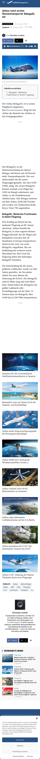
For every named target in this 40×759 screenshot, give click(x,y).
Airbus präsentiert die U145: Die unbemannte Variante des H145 (17, 547)
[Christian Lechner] (4, 35)
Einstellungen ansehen (20, 751)
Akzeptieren (20, 740)
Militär (16, 688)
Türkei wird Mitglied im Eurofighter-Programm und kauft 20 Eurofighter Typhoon (25, 693)
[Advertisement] (20, 143)
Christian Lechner (17, 35)
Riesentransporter (15, 110)
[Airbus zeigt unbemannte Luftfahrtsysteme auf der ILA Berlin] (20, 506)
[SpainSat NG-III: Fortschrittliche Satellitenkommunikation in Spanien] (20, 362)
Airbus (15, 584)
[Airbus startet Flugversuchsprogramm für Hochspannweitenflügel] (20, 419)
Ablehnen (20, 746)
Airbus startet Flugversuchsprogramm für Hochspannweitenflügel (19, 432)
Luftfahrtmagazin (13, 622)
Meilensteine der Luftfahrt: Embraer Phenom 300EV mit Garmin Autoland (25, 659)
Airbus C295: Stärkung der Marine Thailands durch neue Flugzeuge (18, 576)
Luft (5, 590)
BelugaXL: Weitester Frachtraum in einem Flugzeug (20, 93)
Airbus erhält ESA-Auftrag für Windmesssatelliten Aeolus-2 (16, 461)
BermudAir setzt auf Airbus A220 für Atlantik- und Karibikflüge (19, 403)
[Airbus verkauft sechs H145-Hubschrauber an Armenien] (20, 477)
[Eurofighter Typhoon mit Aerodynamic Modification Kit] (7, 681)
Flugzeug (26, 587)
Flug (18, 587)
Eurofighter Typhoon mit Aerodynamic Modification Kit (25, 682)
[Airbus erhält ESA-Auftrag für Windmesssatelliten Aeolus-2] (20, 448)
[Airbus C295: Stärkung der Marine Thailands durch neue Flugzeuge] (20, 563)
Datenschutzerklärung (18, 756)
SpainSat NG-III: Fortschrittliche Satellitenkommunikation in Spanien (18, 374)
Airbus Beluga (26, 584)
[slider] (13, 46)
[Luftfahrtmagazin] (16, 2)
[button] (37, 718)
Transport (24, 590)
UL (32, 590)
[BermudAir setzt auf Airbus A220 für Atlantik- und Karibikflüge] (20, 391)
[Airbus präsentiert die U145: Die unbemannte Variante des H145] (20, 534)
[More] (26, 41)
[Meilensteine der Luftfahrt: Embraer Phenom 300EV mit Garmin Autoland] (7, 658)
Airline (5, 587)
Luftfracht (14, 590)
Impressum (30, 756)
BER (12, 587)
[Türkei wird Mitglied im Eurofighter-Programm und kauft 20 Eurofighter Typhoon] (7, 691)
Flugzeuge (8, 24)
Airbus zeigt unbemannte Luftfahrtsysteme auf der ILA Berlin (18, 518)
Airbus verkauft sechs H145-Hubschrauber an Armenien (15, 490)
